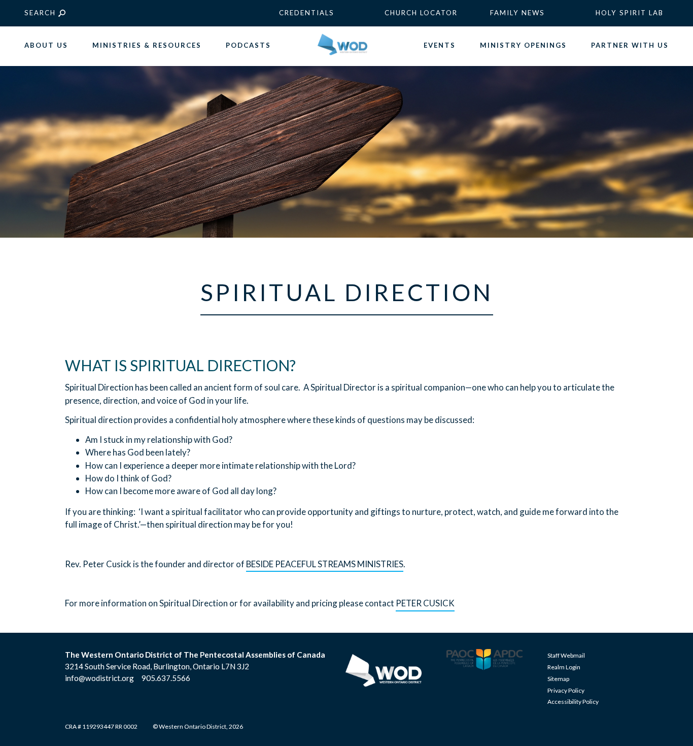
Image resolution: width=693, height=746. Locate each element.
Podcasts (248, 45)
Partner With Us (630, 45)
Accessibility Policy (573, 701)
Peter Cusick (425, 603)
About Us (46, 45)
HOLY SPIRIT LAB (630, 13)
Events (440, 45)
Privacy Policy (565, 690)
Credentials (306, 13)
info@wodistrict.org (99, 678)
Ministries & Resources (146, 45)
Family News (517, 13)
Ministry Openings (523, 45)
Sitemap (558, 679)
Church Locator (421, 13)
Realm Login (563, 667)
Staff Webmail (566, 655)
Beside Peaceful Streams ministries (324, 564)
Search (40, 13)
